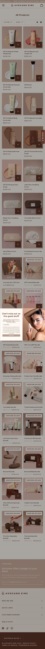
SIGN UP (11, 335)
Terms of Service (12, 333)
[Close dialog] (44, 309)
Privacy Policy (18, 332)
